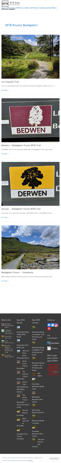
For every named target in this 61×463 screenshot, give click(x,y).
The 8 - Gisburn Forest (9, 342)
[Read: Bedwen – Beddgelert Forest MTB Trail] (30, 120)
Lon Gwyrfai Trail (10, 81)
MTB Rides (15, 2)
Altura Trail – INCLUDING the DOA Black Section (22, 387)
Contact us (55, 372)
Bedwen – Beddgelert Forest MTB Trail (21, 145)
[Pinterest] (49, 328)
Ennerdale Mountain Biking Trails (38, 386)
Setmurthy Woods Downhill (9, 356)
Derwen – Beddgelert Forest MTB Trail (21, 208)
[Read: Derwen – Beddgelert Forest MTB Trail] (30, 184)
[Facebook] (49, 325)
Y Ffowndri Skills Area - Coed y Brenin (9, 331)
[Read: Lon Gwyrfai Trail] (30, 56)
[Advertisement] (30, 302)
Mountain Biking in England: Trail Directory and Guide (9, 349)
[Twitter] (52, 325)
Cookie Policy (30, 460)
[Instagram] (56, 325)
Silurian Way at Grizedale (22, 412)
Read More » (5, 90)
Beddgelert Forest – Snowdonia (17, 272)
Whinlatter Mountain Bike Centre (9, 325)
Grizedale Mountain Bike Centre (37, 433)
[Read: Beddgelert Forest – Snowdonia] (30, 247)
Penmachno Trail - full (8, 337)
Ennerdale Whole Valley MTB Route (23, 334)
